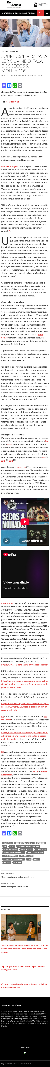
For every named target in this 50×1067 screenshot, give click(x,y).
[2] (9, 231)
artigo (4, 52)
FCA (5, 846)
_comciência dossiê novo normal (18, 12)
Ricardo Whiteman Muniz (33, 76)
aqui (44, 457)
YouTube (17, 862)
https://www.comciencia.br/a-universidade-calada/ (24, 664)
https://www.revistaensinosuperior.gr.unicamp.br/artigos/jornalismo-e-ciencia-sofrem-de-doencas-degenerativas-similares (25, 684)
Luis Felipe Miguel (10, 849)
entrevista (21, 467)
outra (9, 444)
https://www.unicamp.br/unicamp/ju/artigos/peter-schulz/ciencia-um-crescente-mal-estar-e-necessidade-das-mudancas (24, 735)
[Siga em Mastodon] (25, 1052)
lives (12, 846)
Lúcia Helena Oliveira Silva (28, 846)
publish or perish (10, 856)
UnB (29, 859)
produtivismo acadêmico (14, 853)
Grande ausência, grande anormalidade (17, 875)
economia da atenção (25, 843)
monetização (26, 849)
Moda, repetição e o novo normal (15, 885)
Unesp (36, 859)
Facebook (41, 843)
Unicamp (14, 1018)
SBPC (31, 1021)
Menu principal (47, 13)
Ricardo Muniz (12, 101)
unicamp (7, 862)
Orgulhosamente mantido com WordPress (16, 1064)
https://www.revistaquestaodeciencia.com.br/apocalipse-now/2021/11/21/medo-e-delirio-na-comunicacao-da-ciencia (25, 706)
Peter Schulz (41, 849)
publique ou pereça (35, 853)
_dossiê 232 (13, 52)
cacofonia (8, 843)
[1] (38, 156)
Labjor (4, 1018)
